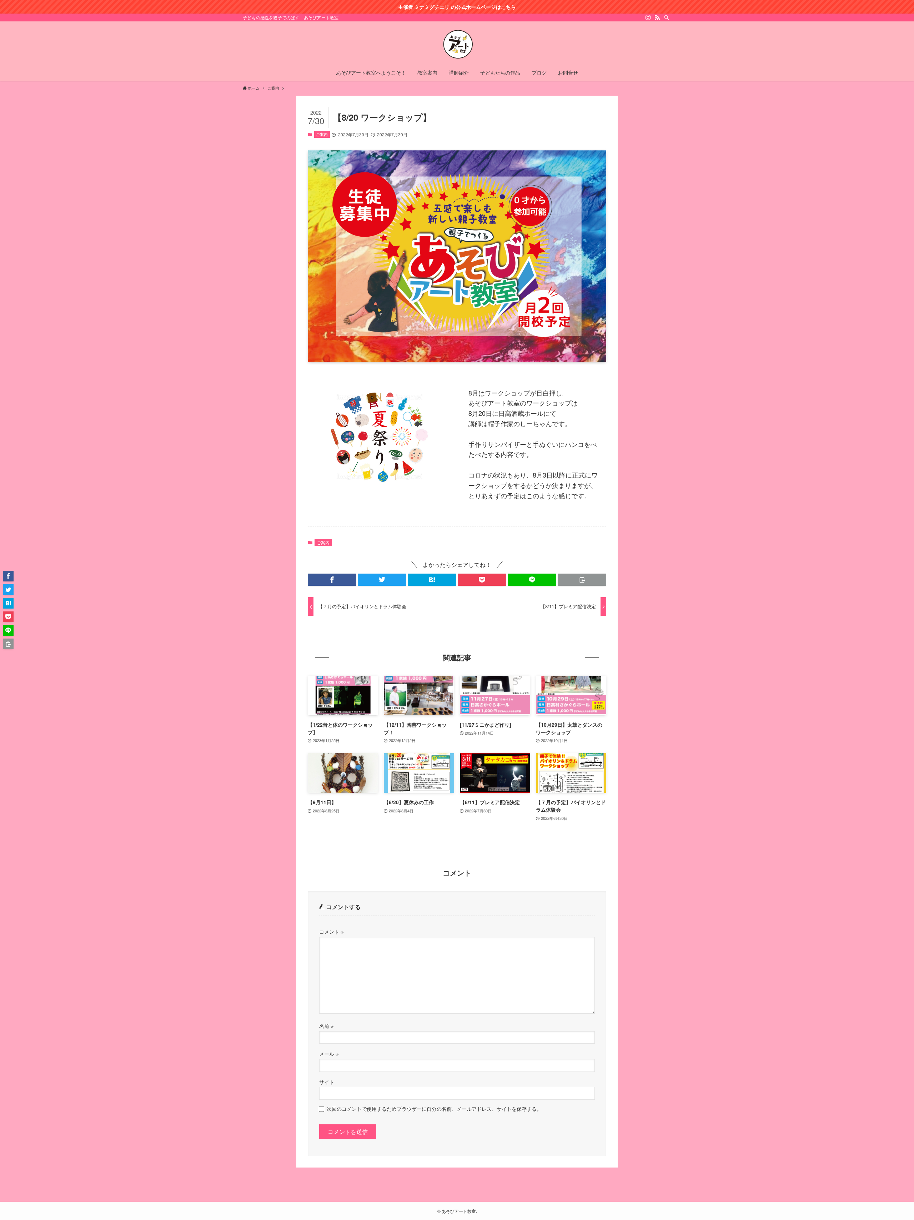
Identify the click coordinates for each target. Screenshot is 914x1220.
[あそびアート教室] (457, 44)
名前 (326, 1025)
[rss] (657, 17)
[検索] (666, 17)
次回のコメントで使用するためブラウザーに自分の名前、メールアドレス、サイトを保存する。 (434, 1108)
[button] (332, 580)
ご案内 (322, 134)
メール (328, 1053)
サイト (326, 1081)
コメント (331, 931)
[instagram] (648, 17)
